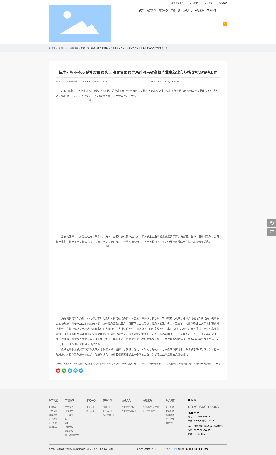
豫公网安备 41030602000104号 (193, 449)
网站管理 (209, 3)
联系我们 (223, 3)
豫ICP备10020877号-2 (146, 449)
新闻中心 (63, 48)
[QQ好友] (70, 370)
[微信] (64, 370)
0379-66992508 (203, 407)
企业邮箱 (194, 3)
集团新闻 (74, 48)
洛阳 (111, 449)
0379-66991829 (202, 416)
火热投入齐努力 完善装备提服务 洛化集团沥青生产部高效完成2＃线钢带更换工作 (100, 363)
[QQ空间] (75, 370)
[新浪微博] (58, 370)
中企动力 (104, 449)
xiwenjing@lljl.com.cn (204, 420)
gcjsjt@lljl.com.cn (202, 434)
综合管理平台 (177, 3)
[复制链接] (81, 370)
